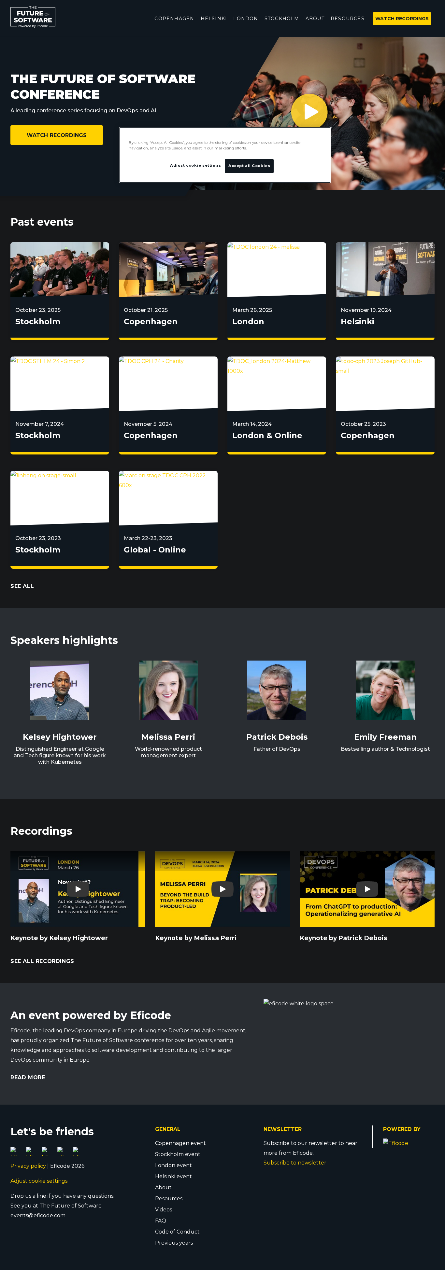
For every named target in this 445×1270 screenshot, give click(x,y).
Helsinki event (173, 1176)
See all (22, 586)
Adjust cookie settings (38, 1181)
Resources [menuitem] (348, 18)
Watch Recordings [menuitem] (402, 18)
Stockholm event (177, 1154)
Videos (163, 1210)
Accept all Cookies (249, 165)
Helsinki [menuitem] (214, 18)
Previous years (174, 1243)
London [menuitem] (245, 18)
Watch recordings (57, 135)
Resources (168, 1198)
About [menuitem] (315, 18)
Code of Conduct (177, 1232)
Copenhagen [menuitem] (174, 18)
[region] (225, 155)
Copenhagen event (180, 1143)
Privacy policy (28, 1166)
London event (173, 1165)
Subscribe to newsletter (295, 1163)
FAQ (160, 1221)
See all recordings (42, 961)
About (163, 1187)
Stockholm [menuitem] (282, 18)
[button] (321, 113)
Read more (27, 1077)
